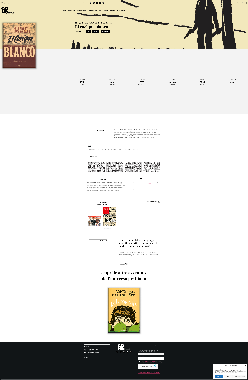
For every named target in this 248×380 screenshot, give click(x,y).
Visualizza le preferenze (239, 376)
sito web (172, 84)
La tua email (141, 356)
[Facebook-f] (90, 3)
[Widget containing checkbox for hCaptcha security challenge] (148, 366)
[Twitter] (100, 3)
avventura (149, 182)
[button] (245, 365)
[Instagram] (94, 3)
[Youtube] (97, 3)
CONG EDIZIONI (121, 10)
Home (64, 10)
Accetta (219, 376)
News (106, 10)
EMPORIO (112, 10)
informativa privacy (150, 361)
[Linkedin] (103, 3)
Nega (228, 376)
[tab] (100, 156)
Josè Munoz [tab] (92, 156)
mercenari (149, 183)
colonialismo (154, 182)
